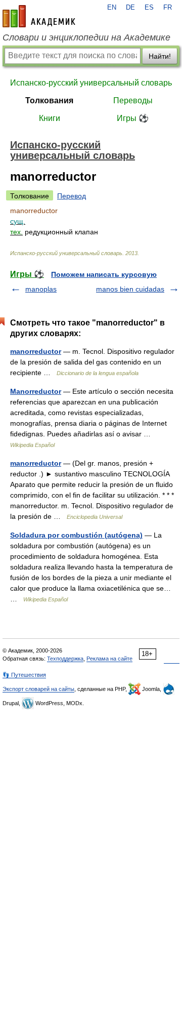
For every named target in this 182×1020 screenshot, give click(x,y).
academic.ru (39, 16)
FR (167, 7)
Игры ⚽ (133, 118)
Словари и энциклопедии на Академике (86, 37)
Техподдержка (65, 659)
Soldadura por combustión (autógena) (76, 535)
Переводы (133, 100)
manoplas (41, 289)
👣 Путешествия (24, 675)
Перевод (71, 196)
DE (130, 7)
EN (111, 7)
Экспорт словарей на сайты (38, 689)
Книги (49, 118)
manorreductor (35, 351)
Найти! (160, 56)
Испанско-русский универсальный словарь (91, 82)
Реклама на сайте (109, 659)
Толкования (49, 100)
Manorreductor (35, 391)
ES (149, 7)
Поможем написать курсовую (104, 274)
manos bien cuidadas (130, 289)
